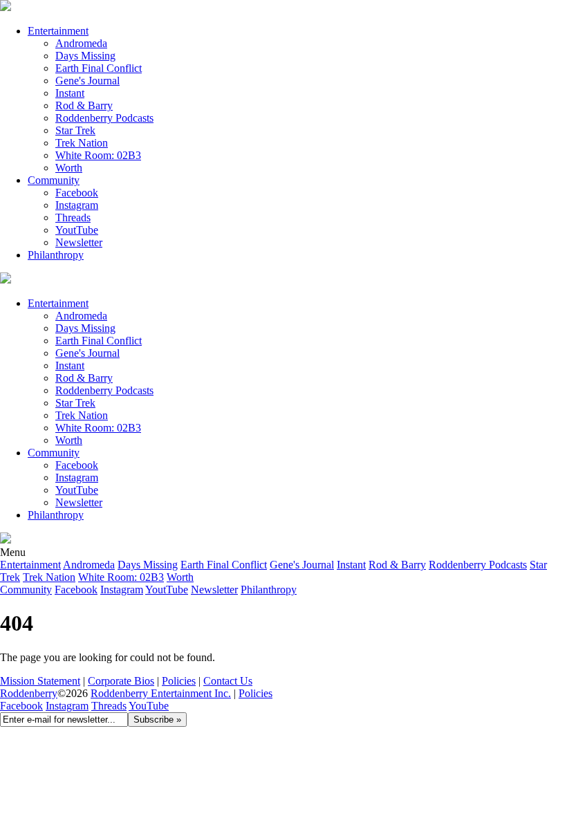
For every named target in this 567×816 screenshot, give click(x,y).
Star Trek (75, 130)
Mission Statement (40, 681)
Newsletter (78, 242)
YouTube (149, 706)
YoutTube (76, 230)
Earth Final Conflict (98, 68)
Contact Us (227, 681)
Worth (68, 168)
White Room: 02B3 (98, 155)
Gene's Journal (87, 80)
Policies (179, 681)
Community (54, 180)
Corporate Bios (121, 681)
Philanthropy (56, 255)
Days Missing (85, 56)
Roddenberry (28, 693)
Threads (73, 217)
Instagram (76, 205)
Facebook (76, 192)
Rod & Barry (84, 105)
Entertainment (58, 31)
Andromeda (81, 43)
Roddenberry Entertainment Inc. (161, 693)
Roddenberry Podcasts (104, 118)
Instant (69, 93)
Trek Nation (81, 143)
